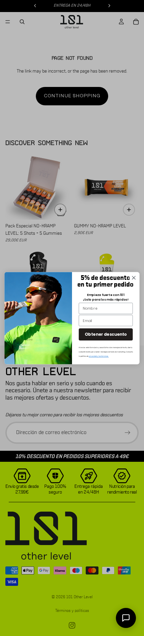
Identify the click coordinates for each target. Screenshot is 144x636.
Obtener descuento (106, 334)
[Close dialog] (134, 278)
